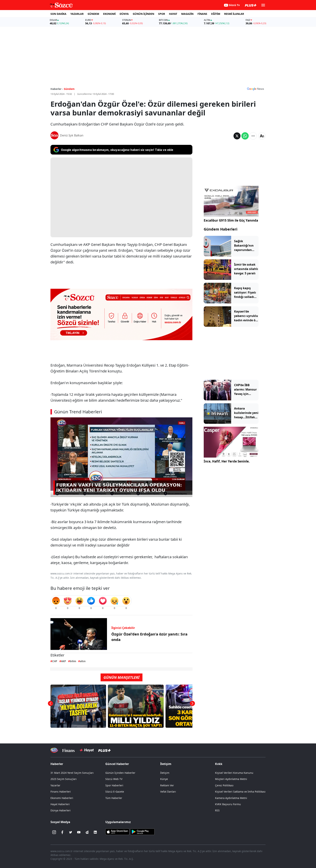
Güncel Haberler (117, 764)
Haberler (56, 764)
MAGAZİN (187, 14)
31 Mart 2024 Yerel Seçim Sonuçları (72, 772)
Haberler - (56, 89)
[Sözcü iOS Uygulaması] (117, 831)
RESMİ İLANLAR (234, 14)
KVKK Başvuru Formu (228, 804)
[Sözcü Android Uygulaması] (142, 831)
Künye (164, 779)
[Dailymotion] (87, 832)
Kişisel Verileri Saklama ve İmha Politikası (240, 791)
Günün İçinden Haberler (120, 772)
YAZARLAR (77, 14)
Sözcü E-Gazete (114, 791)
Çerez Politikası (224, 785)
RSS (217, 810)
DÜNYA (124, 14)
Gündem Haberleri (220, 229)
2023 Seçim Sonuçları (63, 779)
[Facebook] (62, 832)
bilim (73, 661)
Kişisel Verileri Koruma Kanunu (234, 772)
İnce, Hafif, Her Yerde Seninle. (227, 461)
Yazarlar (55, 785)
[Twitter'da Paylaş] (237, 136)
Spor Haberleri (114, 785)
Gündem (69, 89)
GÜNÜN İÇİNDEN (143, 14)
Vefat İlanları (168, 791)
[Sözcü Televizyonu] (54, 750)
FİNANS (202, 14)
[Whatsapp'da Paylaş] (245, 136)
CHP (54, 661)
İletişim (164, 772)
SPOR (161, 14)
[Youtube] (78, 832)
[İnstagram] (54, 832)
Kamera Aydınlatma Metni (231, 798)
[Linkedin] (95, 832)
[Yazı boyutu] (262, 136)
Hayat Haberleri (60, 804)
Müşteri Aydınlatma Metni (231, 779)
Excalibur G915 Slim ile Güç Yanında (231, 220)
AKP (63, 661)
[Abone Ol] (255, 88)
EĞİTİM (215, 14)
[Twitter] (70, 832)
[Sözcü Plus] (104, 750)
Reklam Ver (167, 785)
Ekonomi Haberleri (61, 798)
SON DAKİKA (58, 14)
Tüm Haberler (113, 798)
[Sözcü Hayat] (86, 750)
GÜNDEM (93, 14)
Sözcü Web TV (113, 779)
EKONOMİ (109, 14)
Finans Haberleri (60, 791)
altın (83, 661)
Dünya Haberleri (60, 810)
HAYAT (173, 14)
